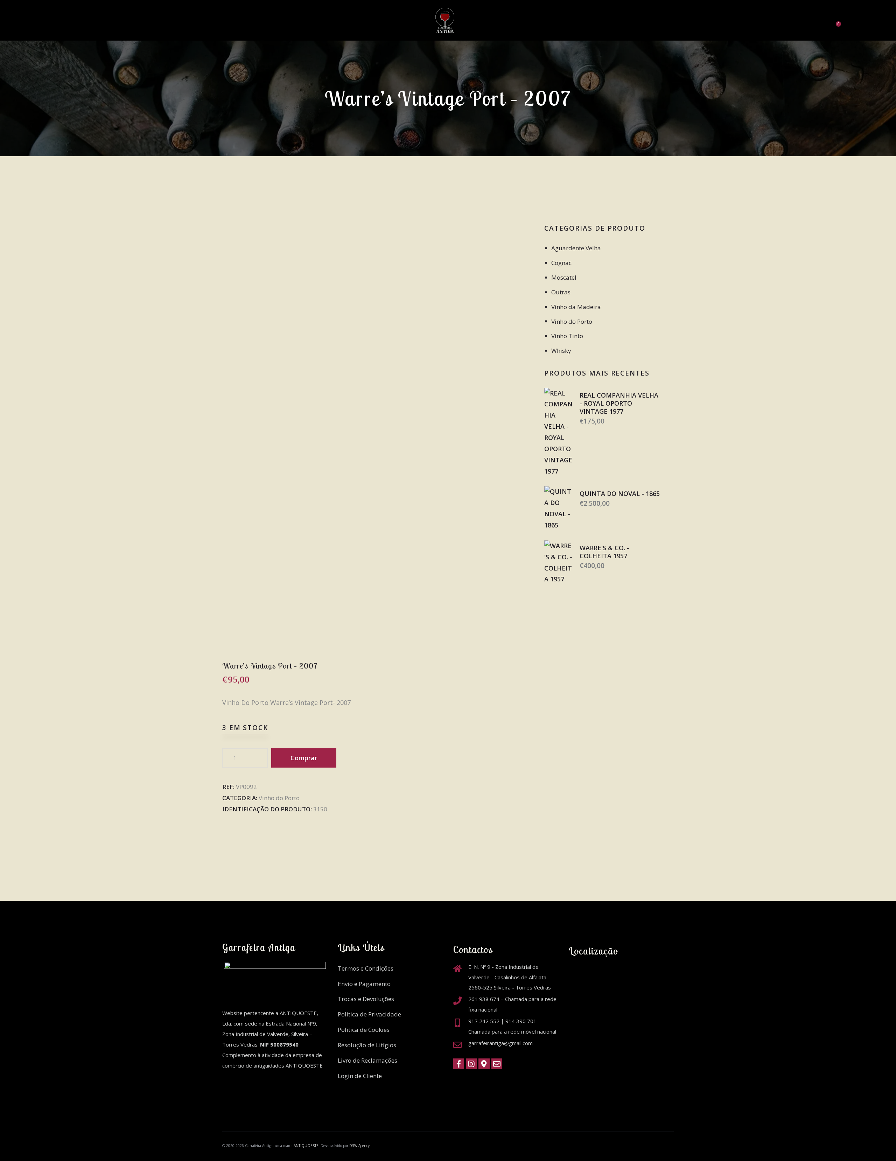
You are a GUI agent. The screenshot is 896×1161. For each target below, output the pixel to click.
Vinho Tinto (567, 336)
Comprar (303, 758)
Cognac (561, 263)
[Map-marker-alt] (483, 1063)
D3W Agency (359, 1145)
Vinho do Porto (279, 798)
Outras (560, 292)
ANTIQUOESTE (306, 1145)
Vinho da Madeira (576, 307)
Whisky (561, 351)
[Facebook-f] (458, 1063)
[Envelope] (496, 1063)
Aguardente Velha (576, 248)
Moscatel (563, 277)
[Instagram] (471, 1063)
